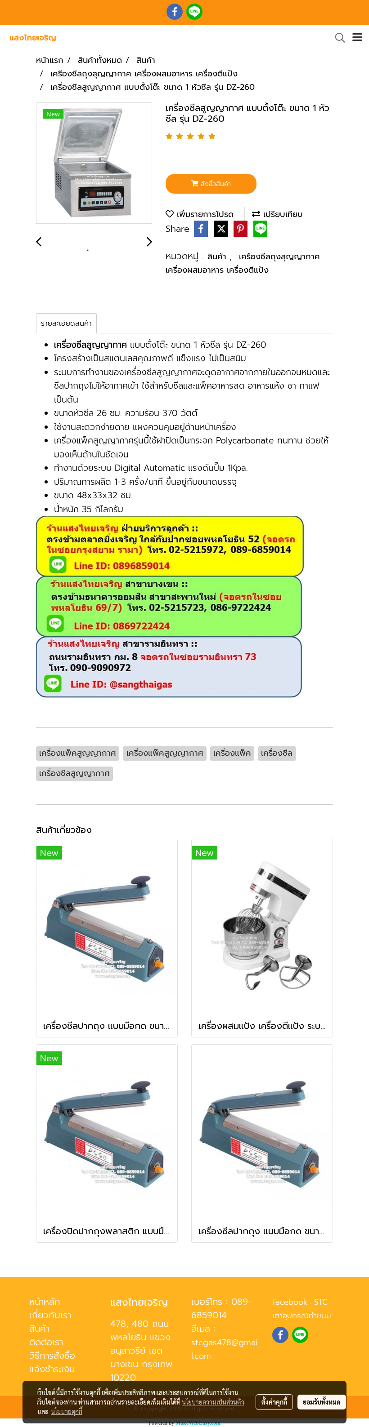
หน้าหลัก (44, 1301)
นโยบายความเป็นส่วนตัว (213, 1402)
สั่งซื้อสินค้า (214, 184)
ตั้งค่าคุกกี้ (274, 1402)
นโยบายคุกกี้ (66, 1411)
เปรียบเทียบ (281, 214)
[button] (337, 38)
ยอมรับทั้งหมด (322, 1402)
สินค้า (218, 256)
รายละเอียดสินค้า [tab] (66, 323)
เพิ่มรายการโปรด (204, 214)
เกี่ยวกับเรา (50, 1315)
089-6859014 (221, 1308)
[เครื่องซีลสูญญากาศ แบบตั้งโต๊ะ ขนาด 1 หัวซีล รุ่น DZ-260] (94, 163)
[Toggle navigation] (357, 38)
